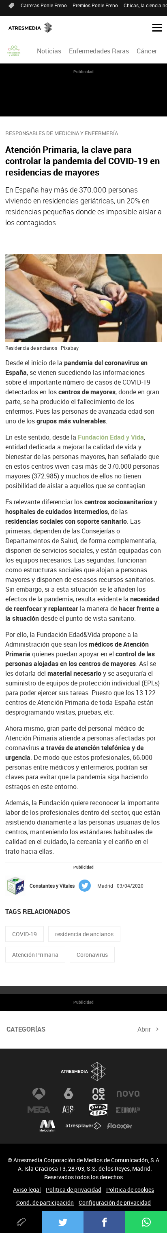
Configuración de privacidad (115, 1202)
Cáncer (147, 51)
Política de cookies (130, 1189)
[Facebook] (104, 1222)
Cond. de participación (45, 1202)
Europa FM (128, 1110)
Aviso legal (27, 1189)
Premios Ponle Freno (95, 5)
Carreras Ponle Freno (44, 5)
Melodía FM (47, 1126)
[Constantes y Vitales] (14, 50)
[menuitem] (49, 51)
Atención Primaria (35, 954)
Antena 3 (39, 1094)
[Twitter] (63, 1222)
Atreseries (68, 1110)
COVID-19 (24, 934)
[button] (154, 27)
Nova (128, 1094)
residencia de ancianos (84, 934)
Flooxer (119, 1126)
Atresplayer (83, 1126)
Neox (98, 1094)
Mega (39, 1110)
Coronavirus (92, 954)
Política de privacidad (73, 1189)
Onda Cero (98, 1110)
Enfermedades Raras (99, 51)
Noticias (49, 51)
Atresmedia (83, 1072)
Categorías (25, 1029)
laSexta (68, 1094)
